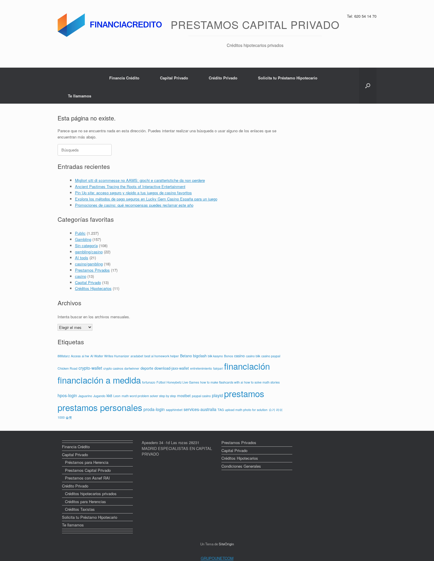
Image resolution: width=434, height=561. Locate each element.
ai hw (85, 356)
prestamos (244, 393)
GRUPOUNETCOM (217, 558)
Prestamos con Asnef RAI (87, 478)
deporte (147, 368)
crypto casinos (113, 368)
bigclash (200, 355)
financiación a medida (99, 380)
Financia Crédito (124, 78)
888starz (64, 356)
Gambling (83, 239)
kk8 (109, 395)
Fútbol (160, 382)
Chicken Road (67, 368)
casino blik (253, 356)
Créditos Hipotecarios (93, 288)
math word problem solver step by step (149, 396)
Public (80, 233)
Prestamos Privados (92, 270)
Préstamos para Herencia (86, 462)
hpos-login (67, 395)
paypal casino (201, 396)
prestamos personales (100, 407)
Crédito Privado (223, 78)
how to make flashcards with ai (221, 382)
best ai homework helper (161, 356)
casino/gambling (89, 264)
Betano (186, 355)
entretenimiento (201, 368)
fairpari (218, 368)
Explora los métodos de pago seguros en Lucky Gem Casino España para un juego (146, 199)
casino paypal (270, 356)
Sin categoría (86, 245)
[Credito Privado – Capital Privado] (111, 25)
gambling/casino (89, 252)
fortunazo (148, 382)
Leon (116, 396)
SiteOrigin (226, 544)
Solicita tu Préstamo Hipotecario (287, 78)
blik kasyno (215, 356)
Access (76, 356)
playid (217, 395)
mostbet (184, 395)
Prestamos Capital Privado (88, 470)
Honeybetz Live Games (183, 382)
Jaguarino (85, 396)
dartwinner (131, 368)
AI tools (81, 257)
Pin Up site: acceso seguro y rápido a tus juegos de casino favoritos (133, 192)
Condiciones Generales (241, 466)
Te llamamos (79, 96)
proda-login (154, 409)
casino (80, 276)
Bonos (228, 356)
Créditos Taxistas (80, 509)
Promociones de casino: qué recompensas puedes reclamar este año (134, 205)
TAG (221, 409)
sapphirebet (174, 409)
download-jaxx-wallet (171, 368)
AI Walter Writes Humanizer (109, 356)
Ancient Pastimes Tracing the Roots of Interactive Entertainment (130, 186)
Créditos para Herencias (85, 501)
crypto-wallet (90, 368)
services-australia (200, 409)
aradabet (136, 356)
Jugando (99, 396)
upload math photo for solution (246, 409)
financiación (247, 366)
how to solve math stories (262, 382)
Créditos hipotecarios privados (91, 493)
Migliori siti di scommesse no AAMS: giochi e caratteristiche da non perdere (140, 180)
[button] (367, 86)
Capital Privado (174, 78)
